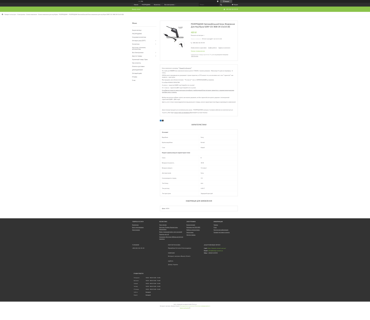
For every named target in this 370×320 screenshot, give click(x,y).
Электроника (136, 230)
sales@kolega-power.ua (215, 250)
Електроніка (21, 14)
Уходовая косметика (139, 37)
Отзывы (134, 77)
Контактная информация (221, 230)
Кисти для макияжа (138, 227)
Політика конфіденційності (202, 306)
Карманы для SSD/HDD (193, 227)
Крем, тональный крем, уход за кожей (170, 232)
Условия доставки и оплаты (222, 232)
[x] (163, 121)
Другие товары (137, 56)
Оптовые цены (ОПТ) (139, 40)
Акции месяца (136, 30)
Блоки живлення (31, 14)
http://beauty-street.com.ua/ (217, 248)
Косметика (157, 4)
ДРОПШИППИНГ (137, 70)
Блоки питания (190, 225)
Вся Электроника (137, 52)
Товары (216, 225)
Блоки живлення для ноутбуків (48, 14)
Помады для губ (164, 234)
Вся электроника (169, 4)
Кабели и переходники (193, 230)
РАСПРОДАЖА (146, 4)
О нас (134, 80)
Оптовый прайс (137, 73)
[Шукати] (221, 5)
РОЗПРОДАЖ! (63, 14)
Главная (136, 4)
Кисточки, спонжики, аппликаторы (139, 48)
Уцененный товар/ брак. (140, 59)
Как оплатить (136, 63)
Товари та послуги (10, 14)
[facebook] (160, 121)
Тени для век (163, 225)
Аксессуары (189, 232)
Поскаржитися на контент (187, 306)
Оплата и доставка (138, 66)
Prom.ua (194, 304)
